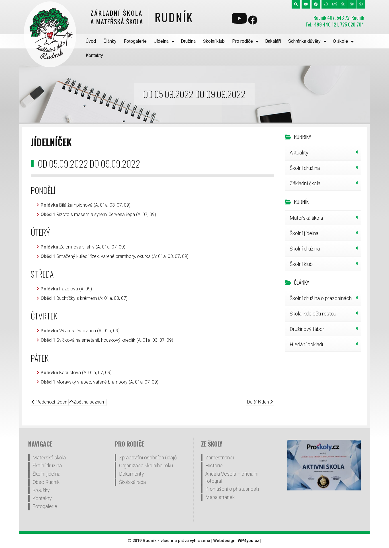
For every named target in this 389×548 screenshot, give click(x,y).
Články (109, 41)
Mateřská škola (306, 218)
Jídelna (161, 41)
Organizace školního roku (146, 465)
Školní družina (305, 168)
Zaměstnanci (219, 458)
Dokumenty (131, 474)
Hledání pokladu (307, 344)
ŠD (343, 4)
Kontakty (94, 55)
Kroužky (41, 490)
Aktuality (299, 153)
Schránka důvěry (304, 41)
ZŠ (326, 4)
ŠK (352, 4)
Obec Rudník (46, 482)
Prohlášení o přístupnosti (232, 489)
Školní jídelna (304, 233)
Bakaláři (273, 41)
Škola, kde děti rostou (313, 314)
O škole (340, 41)
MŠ (334, 4)
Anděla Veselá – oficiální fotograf (231, 477)
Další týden (258, 402)
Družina (188, 41)
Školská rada (132, 482)
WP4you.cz (248, 540)
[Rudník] (50, 34)
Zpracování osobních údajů (148, 458)
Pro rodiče (242, 41)
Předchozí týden (51, 402)
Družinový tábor (307, 329)
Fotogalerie (135, 41)
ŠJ (361, 4)
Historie (214, 465)
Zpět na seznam (89, 402)
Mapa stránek (220, 497)
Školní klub (214, 41)
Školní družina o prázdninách (321, 298)
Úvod (91, 41)
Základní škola (305, 183)
